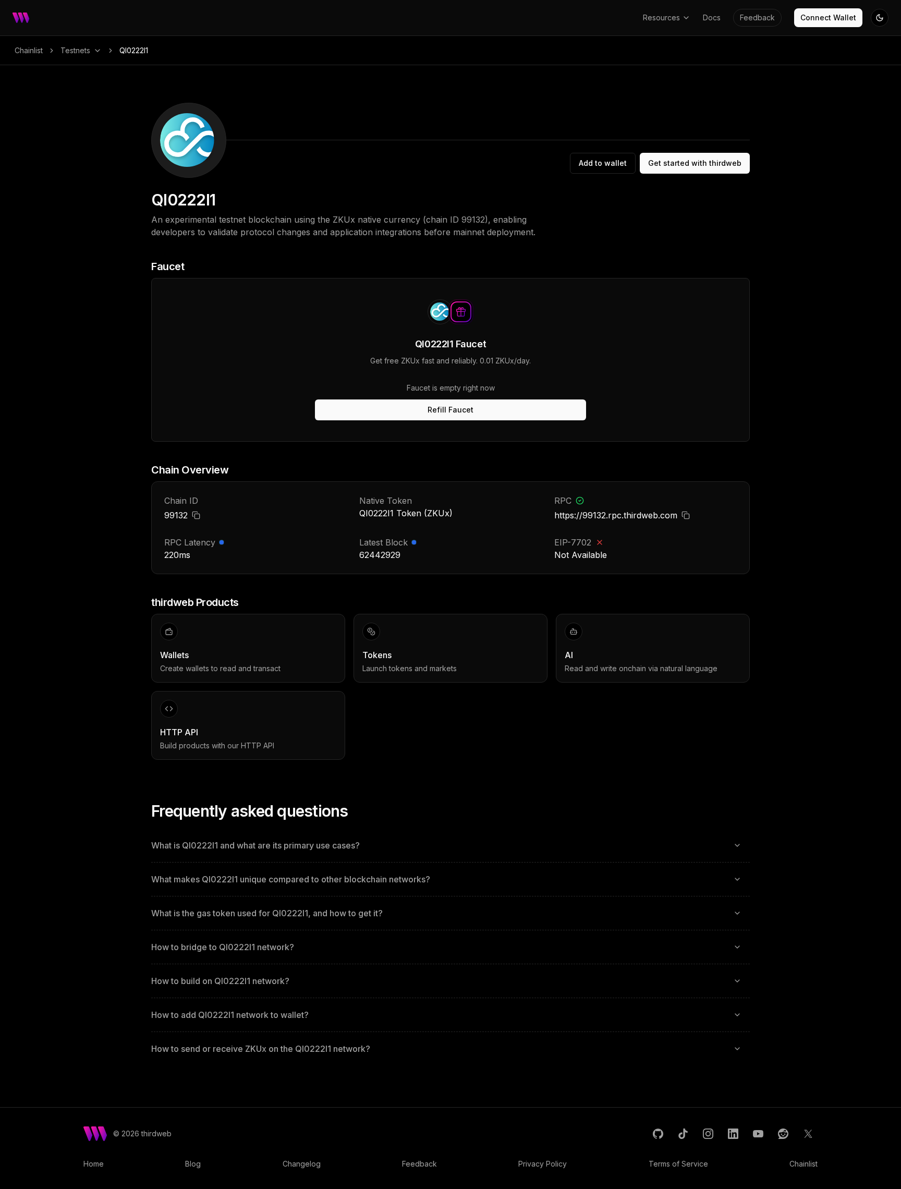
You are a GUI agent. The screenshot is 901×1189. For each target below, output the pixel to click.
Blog (193, 1163)
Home (93, 1163)
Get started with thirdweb (694, 163)
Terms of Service (678, 1163)
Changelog (302, 1163)
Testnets (75, 50)
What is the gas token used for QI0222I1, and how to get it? (267, 913)
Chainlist (29, 50)
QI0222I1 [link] (133, 50)
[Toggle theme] (879, 18)
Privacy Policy (542, 1163)
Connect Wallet (828, 17)
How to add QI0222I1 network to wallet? (230, 1015)
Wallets (174, 655)
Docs (712, 17)
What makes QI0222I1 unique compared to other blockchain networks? (290, 879)
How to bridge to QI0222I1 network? (222, 947)
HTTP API (179, 732)
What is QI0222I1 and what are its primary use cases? (255, 845)
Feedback (757, 17)
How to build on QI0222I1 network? (220, 981)
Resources (661, 17)
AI (569, 655)
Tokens (377, 655)
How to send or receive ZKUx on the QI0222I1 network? (260, 1049)
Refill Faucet (450, 409)
